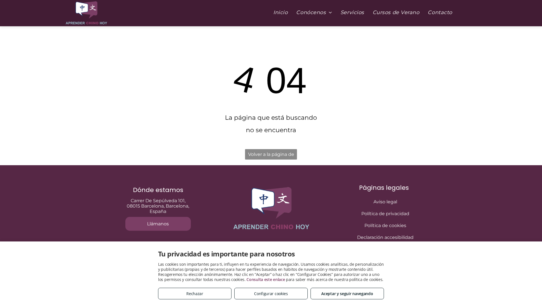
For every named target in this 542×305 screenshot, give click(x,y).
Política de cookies (385, 225)
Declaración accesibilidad (385, 237)
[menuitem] (280, 12)
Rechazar (194, 293)
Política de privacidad (385, 213)
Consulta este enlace (265, 279)
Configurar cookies (271, 293)
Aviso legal (385, 201)
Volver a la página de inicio (271, 156)
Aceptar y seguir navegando (347, 293)
